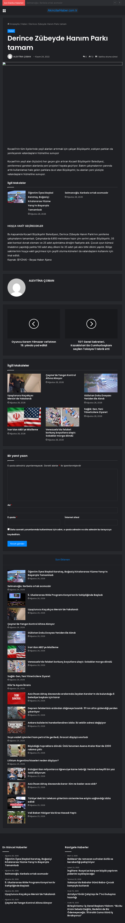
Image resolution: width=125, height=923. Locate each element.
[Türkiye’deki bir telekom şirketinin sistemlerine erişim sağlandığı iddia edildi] (16, 803)
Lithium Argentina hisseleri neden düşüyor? (33, 760)
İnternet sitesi (72, 517)
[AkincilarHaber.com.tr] (62, 10)
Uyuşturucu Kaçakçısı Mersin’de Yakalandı (20, 397)
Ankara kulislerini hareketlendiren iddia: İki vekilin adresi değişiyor (67, 722)
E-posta (12, 517)
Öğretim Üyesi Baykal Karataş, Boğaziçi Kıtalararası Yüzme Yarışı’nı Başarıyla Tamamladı (40, 201)
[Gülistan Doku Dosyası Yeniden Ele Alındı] (101, 383)
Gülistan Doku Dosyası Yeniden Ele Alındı (97, 397)
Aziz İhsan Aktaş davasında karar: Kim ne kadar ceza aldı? (62, 783)
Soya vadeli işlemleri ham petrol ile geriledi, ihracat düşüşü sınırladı (47, 737)
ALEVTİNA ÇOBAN (22, 56)
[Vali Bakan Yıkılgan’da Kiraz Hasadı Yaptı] (16, 817)
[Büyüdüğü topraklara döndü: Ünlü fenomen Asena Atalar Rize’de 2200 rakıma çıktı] (16, 750)
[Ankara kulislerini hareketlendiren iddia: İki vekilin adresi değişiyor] (16, 727)
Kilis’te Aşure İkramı (19, 685)
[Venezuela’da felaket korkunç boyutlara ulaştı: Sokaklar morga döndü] (62, 417)
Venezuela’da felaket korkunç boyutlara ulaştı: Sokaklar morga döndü (61, 432)
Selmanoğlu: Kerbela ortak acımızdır (86, 192)
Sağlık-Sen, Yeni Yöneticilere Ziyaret (96, 410)
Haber (24, 24)
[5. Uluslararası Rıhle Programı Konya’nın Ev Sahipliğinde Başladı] (16, 599)
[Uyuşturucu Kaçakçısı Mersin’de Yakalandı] (24, 383)
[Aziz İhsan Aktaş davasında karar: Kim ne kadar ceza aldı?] (16, 788)
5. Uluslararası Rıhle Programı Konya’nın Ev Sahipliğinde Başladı (58, 2)
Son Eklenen (62, 559)
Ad (9, 505)
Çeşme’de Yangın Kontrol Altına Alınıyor (61, 377)
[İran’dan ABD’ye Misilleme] (24, 417)
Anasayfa (14, 24)
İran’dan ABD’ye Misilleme (22, 429)
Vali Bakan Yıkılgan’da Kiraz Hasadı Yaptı (52, 812)
